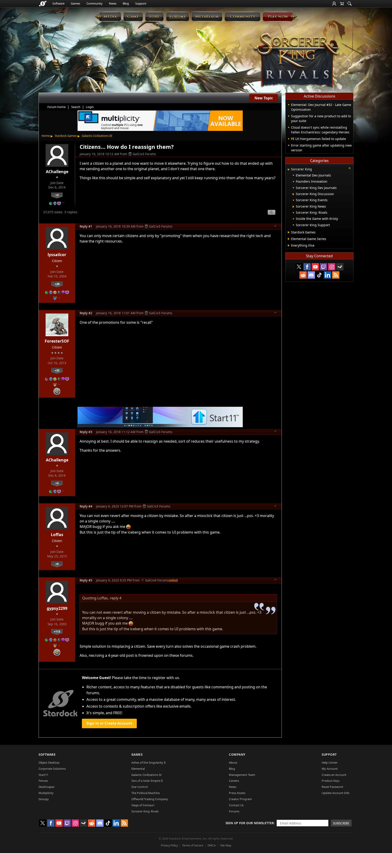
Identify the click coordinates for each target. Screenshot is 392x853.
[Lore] (154, 16)
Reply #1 (86, 226)
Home (46, 136)
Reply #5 (86, 580)
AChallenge (57, 171)
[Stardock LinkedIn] (327, 275)
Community (94, 3)
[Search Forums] (349, 4)
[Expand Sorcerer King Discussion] (293, 194)
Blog (126, 3)
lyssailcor (57, 254)
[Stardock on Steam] (340, 267)
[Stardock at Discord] (311, 275)
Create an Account (334, 775)
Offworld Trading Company (149, 799)
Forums (234, 811)
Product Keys (331, 781)
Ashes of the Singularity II (148, 762)
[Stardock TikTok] (319, 275)
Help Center (330, 762)
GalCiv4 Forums (157, 580)
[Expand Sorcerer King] (288, 169)
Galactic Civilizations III (97, 136)
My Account (330, 769)
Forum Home (56, 107)
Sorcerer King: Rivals (145, 811)
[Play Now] (279, 16)
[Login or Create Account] (334, 4)
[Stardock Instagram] (332, 267)
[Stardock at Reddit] (303, 275)
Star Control (139, 787)
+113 (57, 631)
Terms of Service (192, 845)
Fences (43, 781)
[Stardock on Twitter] (299, 267)
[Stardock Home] (43, 3)
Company (237, 754)
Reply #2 (86, 313)
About (233, 762)
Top (275, 226)
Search (75, 107)
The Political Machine (145, 793)
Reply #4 (86, 506)
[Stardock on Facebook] (307, 267)
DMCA (212, 845)
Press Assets (237, 793)
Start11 (43, 775)
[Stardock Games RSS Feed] (336, 275)
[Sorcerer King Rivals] (296, 60)
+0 (57, 564)
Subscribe (341, 823)
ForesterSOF (57, 341)
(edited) (173, 580)
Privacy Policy (169, 845)
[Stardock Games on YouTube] (315, 267)
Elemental (138, 769)
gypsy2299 (57, 608)
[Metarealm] (207, 16)
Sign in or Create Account (109, 723)
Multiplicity (46, 793)
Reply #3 (86, 432)
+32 (57, 370)
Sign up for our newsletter (249, 823)
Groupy (44, 799)
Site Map (225, 845)
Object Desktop (49, 762)
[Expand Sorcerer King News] (293, 207)
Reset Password (332, 787)
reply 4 (115, 598)
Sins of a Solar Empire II (147, 781)
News (112, 3)
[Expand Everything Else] (288, 245)
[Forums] (177, 16)
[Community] (242, 16)
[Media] (108, 16)
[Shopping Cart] (341, 4)
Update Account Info (336, 793)
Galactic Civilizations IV (146, 775)
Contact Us (236, 805)
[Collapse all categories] (349, 168)
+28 (57, 284)
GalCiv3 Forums (144, 154)
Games (75, 3)
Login (90, 107)
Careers (234, 781)
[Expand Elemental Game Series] (288, 239)
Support (140, 3)
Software (58, 3)
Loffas (57, 534)
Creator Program (240, 799)
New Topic (264, 98)
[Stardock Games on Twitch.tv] (323, 267)
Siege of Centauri (142, 805)
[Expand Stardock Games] (288, 232)
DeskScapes (46, 787)
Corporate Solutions (52, 769)
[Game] (133, 16)
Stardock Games (66, 136)
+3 (57, 195)
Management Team (242, 775)
